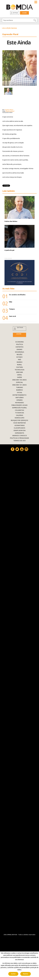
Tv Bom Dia (19, 413)
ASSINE (18, 334)
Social (19, 392)
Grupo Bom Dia (20, 430)
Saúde (19, 377)
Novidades (19, 402)
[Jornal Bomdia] (19, 6)
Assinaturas (19, 425)
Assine (24, 13)
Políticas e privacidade (19, 438)
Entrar (15, 13)
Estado (19, 357)
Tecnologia (19, 370)
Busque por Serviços (19, 420)
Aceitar (13, 973)
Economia (20, 342)
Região (19, 354)
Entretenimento (19, 395)
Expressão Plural (19, 408)
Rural (19, 364)
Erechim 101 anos (19, 385)
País (19, 359)
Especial (19, 382)
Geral (19, 375)
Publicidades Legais (20, 405)
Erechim (19, 372)
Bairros (19, 390)
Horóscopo (19, 418)
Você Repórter (19, 423)
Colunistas (19, 410)
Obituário (19, 397)
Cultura (19, 367)
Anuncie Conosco (19, 435)
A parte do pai (9, 250)
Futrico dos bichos (10, 221)
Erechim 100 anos (19, 380)
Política (19, 344)
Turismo (19, 387)
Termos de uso (19, 440)
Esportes (19, 347)
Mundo (19, 362)
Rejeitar (25, 973)
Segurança (19, 352)
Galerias (19, 415)
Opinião (19, 400)
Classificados (19, 428)
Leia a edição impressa (9, 28)
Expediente (19, 433)
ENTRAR (20, 327)
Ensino (19, 349)
